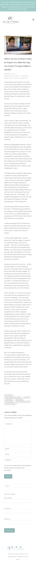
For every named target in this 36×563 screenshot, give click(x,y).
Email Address (8, 498)
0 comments (24, 76)
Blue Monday (8, 395)
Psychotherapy (9, 401)
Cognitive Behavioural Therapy (13, 397)
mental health (19, 399)
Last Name (7, 519)
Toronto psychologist (10, 404)
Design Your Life (13, 78)
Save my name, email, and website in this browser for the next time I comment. (17, 468)
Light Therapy (8, 399)
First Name (7, 508)
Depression (27, 397)
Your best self (23, 78)
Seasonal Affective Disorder (23, 401)
